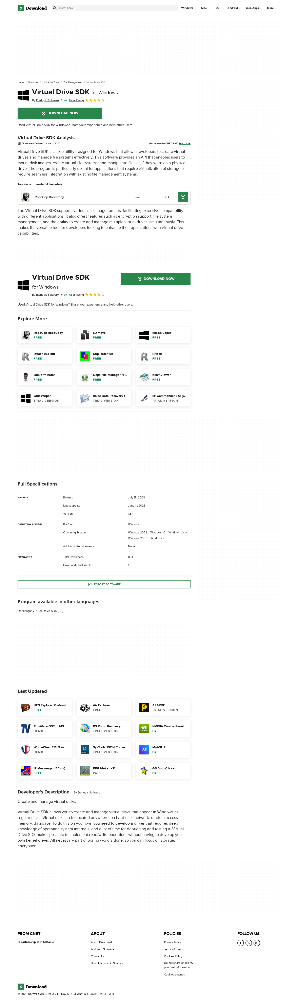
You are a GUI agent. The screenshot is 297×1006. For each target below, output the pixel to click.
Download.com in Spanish (107, 963)
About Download (101, 942)
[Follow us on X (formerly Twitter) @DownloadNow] (248, 943)
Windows (187, 8)
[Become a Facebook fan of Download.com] (240, 943)
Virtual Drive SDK (75, 92)
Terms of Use (172, 949)
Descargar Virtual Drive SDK (37, 611)
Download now (62, 113)
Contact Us (98, 956)
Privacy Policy (172, 942)
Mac (204, 8)
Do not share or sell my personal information (178, 965)
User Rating (76, 100)
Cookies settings (174, 974)
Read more (185, 143)
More (270, 8)
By (45, 100)
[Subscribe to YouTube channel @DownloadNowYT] (257, 943)
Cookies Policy (173, 956)
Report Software (107, 584)
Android (232, 8)
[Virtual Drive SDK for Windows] (23, 95)
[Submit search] (55, 8)
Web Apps (252, 8)
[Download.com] (32, 8)
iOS (217, 8)
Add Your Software (102, 949)
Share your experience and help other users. (102, 125)
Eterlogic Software (89, 792)
